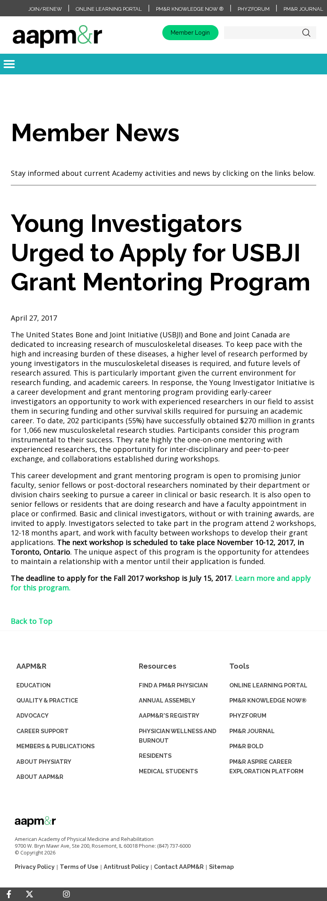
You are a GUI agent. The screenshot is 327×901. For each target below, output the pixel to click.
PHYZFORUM (247, 715)
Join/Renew (45, 9)
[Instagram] (66, 894)
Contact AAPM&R (179, 866)
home (57, 32)
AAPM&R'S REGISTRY (169, 715)
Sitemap (221, 866)
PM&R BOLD (246, 746)
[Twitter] (29, 894)
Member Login (190, 32)
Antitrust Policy (126, 866)
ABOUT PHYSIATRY (43, 761)
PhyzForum (254, 9)
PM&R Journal (303, 9)
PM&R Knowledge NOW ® (190, 9)
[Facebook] (8, 894)
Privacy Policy (35, 866)
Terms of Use (79, 866)
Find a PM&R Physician (173, 685)
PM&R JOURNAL (252, 731)
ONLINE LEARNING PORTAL (268, 685)
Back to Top (32, 621)
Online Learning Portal (109, 9)
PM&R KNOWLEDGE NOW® (268, 700)
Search (306, 32)
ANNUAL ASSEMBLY (167, 700)
